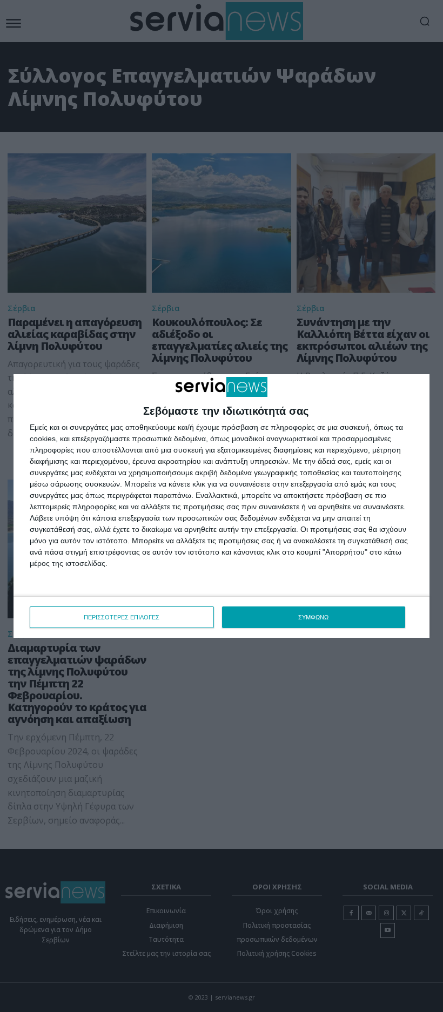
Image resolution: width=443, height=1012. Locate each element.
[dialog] (221, 506)
